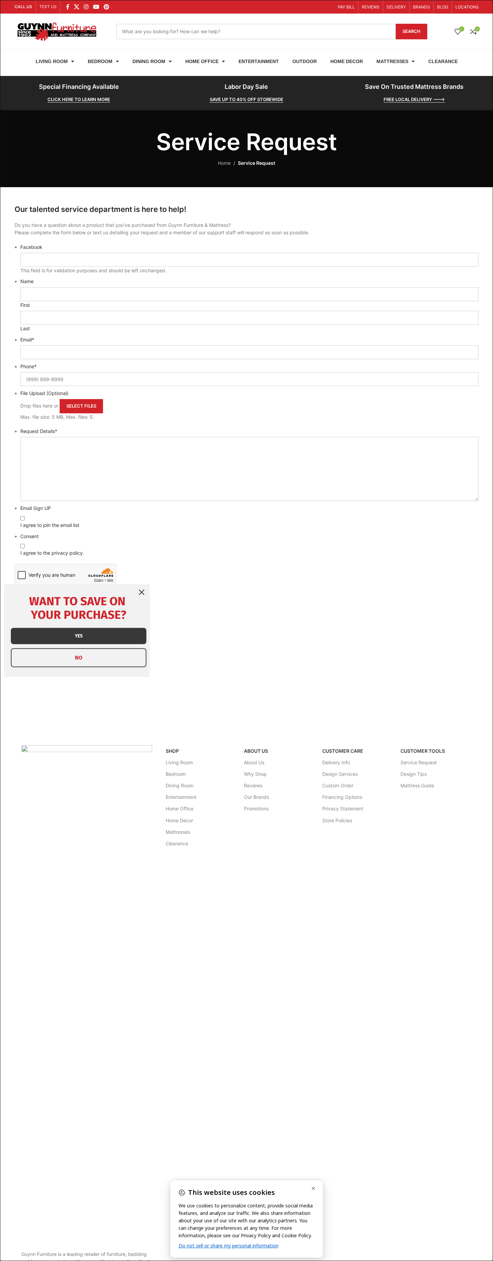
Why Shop (255, 774)
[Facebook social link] (68, 7)
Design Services (340, 774)
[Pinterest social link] (106, 7)
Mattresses (392, 61)
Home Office (202, 61)
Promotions (256, 808)
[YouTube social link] (96, 7)
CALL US (23, 6)
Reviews (253, 785)
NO (78, 657)
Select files (81, 406)
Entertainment (259, 61)
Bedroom (100, 61)
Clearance (443, 61)
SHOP (172, 751)
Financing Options (342, 797)
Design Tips (413, 774)
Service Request (418, 762)
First (25, 305)
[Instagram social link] (86, 7)
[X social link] (77, 7)
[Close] (141, 592)
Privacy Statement (342, 808)
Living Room (52, 61)
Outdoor (304, 61)
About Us (256, 751)
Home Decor (346, 61)
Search (411, 31)
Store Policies (337, 820)
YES (79, 635)
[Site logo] (57, 31)
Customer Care (342, 751)
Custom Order (337, 785)
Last (25, 328)
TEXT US (48, 6)
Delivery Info (336, 762)
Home (224, 163)
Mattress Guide (417, 785)
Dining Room (148, 61)
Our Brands (256, 797)
